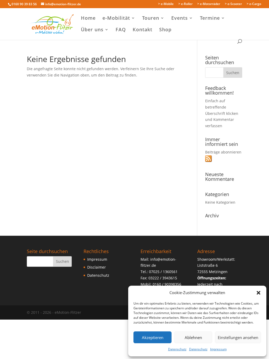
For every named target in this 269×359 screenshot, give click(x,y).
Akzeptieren (152, 337)
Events (179, 18)
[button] (258, 292)
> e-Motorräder (208, 4)
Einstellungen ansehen (238, 337)
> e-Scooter (233, 4)
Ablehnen (193, 337)
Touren (150, 18)
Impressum (218, 349)
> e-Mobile (166, 4)
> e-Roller (185, 4)
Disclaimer (96, 267)
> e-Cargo (254, 4)
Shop (165, 30)
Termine (210, 18)
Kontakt (142, 30)
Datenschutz (177, 349)
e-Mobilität (116, 18)
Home (88, 18)
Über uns (92, 30)
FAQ (121, 30)
